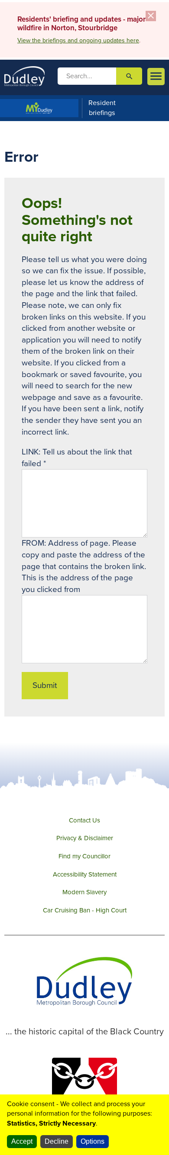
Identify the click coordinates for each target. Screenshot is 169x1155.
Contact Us (84, 820)
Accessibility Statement (85, 874)
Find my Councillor (84, 856)
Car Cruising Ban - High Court (85, 910)
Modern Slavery (84, 892)
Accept (21, 1141)
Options (92, 1141)
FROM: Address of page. (67, 543)
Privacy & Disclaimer (84, 838)
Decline (56, 1141)
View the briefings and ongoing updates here (78, 40)
